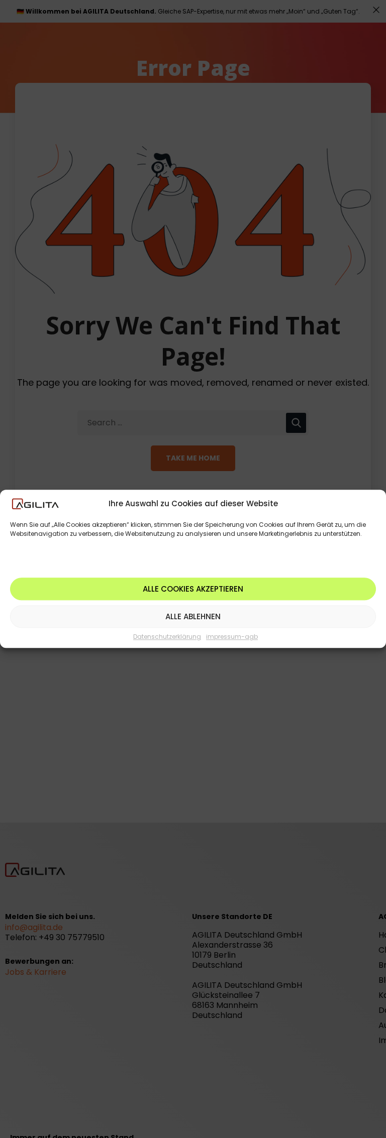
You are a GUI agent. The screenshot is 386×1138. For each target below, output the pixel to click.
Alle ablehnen (193, 616)
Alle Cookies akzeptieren (193, 589)
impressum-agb (232, 637)
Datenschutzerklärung (167, 637)
